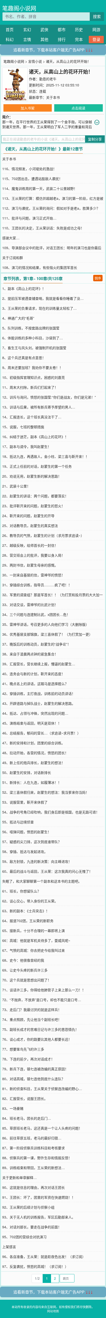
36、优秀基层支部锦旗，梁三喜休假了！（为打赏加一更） (47, 634)
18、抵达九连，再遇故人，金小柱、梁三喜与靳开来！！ (45, 456)
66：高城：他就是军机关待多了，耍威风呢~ (36, 940)
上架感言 (9, 1246)
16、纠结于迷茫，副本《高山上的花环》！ (35, 436)
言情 (27, 39)
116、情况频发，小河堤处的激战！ (29, 168)
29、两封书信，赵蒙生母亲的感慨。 (30, 565)
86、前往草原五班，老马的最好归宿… (31, 1138)
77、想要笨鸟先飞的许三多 (23, 1049)
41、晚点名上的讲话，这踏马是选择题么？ (35, 683)
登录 (96, 39)
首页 (10, 29)
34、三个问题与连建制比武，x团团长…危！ (36, 614)
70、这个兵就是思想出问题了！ (26, 979)
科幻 (10, 39)
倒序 (98, 278)
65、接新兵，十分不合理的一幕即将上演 (33, 930)
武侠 (44, 29)
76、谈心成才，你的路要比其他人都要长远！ (37, 1039)
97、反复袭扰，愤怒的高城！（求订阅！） (35, 1266)
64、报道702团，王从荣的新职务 (27, 920)
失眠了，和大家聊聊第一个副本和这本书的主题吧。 (42, 881)
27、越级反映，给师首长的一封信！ (30, 545)
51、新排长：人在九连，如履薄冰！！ (31, 782)
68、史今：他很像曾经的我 (23, 960)
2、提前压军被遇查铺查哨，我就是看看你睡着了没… (43, 298)
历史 (79, 29)
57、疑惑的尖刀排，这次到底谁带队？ (31, 841)
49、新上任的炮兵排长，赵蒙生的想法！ (33, 762)
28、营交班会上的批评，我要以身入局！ (33, 555)
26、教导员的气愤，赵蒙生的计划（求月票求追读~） (43, 535)
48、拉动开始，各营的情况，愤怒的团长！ (35, 752)
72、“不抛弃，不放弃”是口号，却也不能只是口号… (41, 999)
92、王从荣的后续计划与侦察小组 (28, 1207)
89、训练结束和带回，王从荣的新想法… (33, 1167)
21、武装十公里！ (16, 486)
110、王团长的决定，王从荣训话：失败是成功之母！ (43, 227)
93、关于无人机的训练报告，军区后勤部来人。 (38, 1217)
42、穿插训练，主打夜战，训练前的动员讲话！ (38, 693)
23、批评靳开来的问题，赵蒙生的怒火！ (33, 505)
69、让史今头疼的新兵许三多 (25, 970)
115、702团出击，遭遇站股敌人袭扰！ (32, 178)
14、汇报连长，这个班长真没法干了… (31, 416)
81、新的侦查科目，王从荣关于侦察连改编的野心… (42, 1088)
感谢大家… (10, 237)
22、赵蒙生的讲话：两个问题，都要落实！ (35, 495)
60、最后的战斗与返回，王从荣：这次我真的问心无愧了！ (47, 871)
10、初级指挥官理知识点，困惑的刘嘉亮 (33, 377)
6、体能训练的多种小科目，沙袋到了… (32, 337)
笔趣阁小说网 (19, 8)
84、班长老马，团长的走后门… (26, 1118)
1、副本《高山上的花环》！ (24, 288)
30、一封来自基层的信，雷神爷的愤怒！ (33, 574)
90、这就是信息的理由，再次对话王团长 (33, 1187)
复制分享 (95, 139)
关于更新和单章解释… (19, 1177)
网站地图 (53, 1311)
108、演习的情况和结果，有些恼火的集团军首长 (39, 267)
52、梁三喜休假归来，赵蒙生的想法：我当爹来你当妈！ (45, 792)
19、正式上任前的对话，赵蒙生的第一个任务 (37, 466)
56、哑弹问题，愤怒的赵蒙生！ (26, 831)
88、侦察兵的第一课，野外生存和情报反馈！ (37, 1157)
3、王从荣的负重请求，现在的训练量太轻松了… (39, 308)
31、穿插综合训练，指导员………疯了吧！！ (37, 584)
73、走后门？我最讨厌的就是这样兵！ (31, 1009)
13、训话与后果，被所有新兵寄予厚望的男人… (38, 407)
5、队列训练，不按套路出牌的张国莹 (30, 327)
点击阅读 (78, 107)
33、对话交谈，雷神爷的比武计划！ (30, 604)
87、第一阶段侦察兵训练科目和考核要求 (33, 1147)
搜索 (97, 16)
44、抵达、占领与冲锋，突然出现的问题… (35, 713)
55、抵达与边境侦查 (18, 821)
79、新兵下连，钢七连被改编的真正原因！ (35, 1068)
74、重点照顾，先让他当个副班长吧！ (31, 1019)
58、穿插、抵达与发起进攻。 (25, 851)
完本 (79, 39)
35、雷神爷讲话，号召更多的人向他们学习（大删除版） (45, 624)
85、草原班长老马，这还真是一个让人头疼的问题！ (42, 1128)
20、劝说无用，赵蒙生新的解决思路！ (31, 476)
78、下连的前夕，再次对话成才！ (28, 1058)
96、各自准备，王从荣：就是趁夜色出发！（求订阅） (44, 1256)
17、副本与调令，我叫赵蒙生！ (26, 446)
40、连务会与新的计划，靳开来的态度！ (33, 673)
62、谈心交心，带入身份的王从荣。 (30, 900)
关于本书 (53, 97)
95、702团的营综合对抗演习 (24, 1236)
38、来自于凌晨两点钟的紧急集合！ (30, 653)
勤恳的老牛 (47, 78)
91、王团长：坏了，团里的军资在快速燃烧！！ (38, 1197)
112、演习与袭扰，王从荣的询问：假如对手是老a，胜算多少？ (51, 208)
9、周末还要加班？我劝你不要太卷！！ (32, 367)
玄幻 (27, 29)
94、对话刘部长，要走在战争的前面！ (31, 1226)
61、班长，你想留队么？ (21, 891)
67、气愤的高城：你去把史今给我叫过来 (33, 950)
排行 (62, 39)
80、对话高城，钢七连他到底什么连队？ (33, 1078)
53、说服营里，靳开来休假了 (25, 802)
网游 (96, 29)
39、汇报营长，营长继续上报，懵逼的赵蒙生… (38, 663)
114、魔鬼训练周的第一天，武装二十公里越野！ (39, 188)
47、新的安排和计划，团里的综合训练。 (33, 742)
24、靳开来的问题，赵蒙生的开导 (28, 515)
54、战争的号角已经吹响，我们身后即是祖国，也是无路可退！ (50, 812)
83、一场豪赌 (12, 1108)
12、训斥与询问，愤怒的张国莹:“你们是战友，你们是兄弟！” (49, 397)
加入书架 (28, 107)
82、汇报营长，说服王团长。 (25, 1098)
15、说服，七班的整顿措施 (23, 426)
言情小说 (35, 61)
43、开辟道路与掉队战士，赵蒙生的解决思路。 (38, 703)
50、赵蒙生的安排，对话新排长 (26, 772)
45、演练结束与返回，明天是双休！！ (31, 723)
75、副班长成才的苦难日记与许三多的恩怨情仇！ (40, 1029)
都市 (62, 29)
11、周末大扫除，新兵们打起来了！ (30, 387)
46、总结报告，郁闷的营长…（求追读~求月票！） (41, 732)
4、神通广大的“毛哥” (18, 318)
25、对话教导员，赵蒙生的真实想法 (30, 525)
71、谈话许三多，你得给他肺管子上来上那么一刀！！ (44, 989)
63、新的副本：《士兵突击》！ (25, 910)
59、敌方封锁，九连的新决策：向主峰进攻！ (37, 861)
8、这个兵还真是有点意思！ (24, 357)
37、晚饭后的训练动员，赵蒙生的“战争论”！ (36, 644)
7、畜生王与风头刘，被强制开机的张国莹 (34, 347)
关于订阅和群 (12, 257)
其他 (44, 39)
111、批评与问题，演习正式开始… (29, 218)
